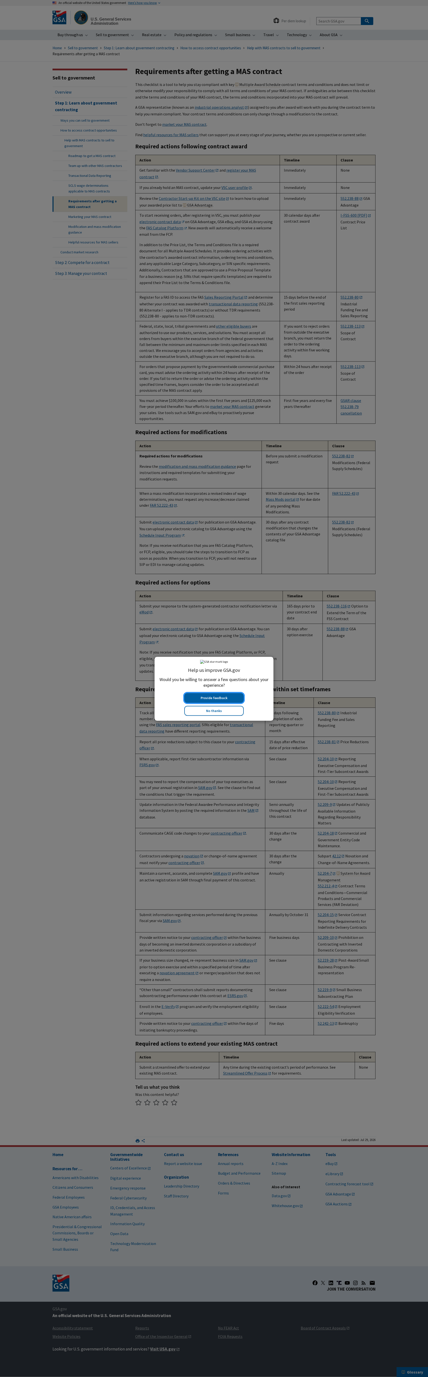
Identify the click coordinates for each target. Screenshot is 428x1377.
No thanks (214, 710)
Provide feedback (214, 697)
